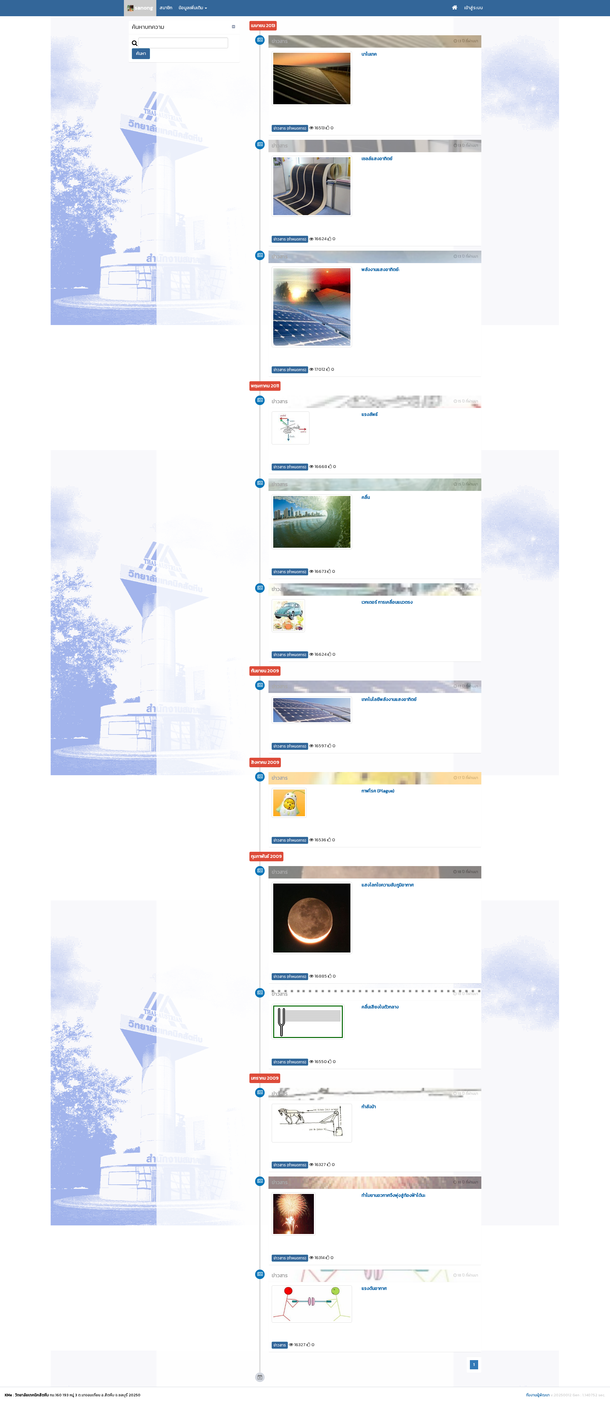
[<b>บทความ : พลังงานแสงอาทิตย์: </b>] (312, 307)
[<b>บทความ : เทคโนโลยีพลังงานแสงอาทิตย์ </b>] (312, 710)
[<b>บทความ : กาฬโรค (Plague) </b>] (312, 803)
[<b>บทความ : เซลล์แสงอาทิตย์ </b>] (312, 186)
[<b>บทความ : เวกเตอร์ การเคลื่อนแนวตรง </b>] (312, 615)
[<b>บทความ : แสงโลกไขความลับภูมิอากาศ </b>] (312, 918)
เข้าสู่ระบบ (473, 7)
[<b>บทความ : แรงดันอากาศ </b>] (312, 1304)
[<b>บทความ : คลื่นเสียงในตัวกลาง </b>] (312, 1022)
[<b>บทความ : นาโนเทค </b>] (312, 78)
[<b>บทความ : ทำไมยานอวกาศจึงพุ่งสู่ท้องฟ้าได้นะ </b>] (312, 1214)
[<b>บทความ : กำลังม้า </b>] (312, 1123)
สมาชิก (165, 7)
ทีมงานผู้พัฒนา (538, 1395)
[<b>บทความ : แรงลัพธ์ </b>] (312, 427)
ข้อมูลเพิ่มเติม (191, 7)
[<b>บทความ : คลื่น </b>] (312, 521)
